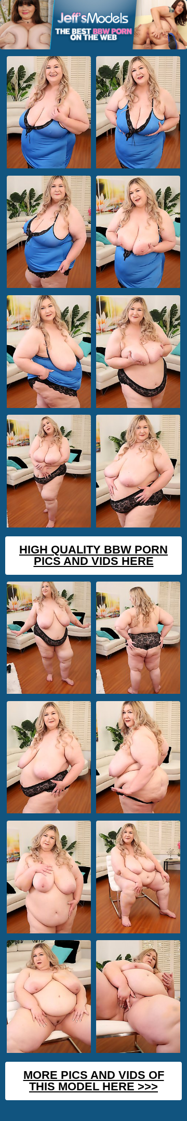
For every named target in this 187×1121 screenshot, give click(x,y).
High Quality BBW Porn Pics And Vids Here (93, 555)
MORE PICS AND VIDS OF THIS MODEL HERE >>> (93, 1081)
